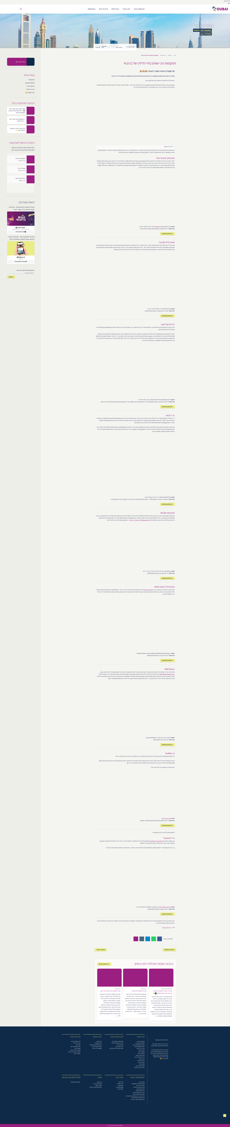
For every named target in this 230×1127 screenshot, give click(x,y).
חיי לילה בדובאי (166, 927)
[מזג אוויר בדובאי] (111, 47)
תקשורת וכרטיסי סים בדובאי (74, 1052)
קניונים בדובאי (141, 1050)
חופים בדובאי (142, 1064)
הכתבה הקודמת (169, 950)
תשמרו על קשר (98, 1085)
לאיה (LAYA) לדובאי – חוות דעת (138, 1099)
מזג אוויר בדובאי (76, 1043)
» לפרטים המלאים (167, 234)
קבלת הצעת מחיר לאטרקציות (138, 1083)
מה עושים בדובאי (139, 9)
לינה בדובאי (126, 9)
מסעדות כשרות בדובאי (97, 1046)
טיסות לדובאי (142, 1082)
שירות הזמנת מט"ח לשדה (139, 1087)
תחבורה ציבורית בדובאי (75, 1050)
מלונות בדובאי (120, 1045)
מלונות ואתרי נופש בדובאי (117, 1041)
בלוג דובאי (170, 55)
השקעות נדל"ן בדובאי (97, 1048)
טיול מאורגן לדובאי (140, 1089)
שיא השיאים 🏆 (29, 93)
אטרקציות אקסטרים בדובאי (139, 1045)
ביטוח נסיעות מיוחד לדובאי (139, 1094)
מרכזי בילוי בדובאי (140, 1048)
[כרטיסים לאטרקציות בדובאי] (6, 9)
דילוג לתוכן (227, 1)
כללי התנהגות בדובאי (75, 1041)
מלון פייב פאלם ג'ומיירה (164, 907)
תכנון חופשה (91, 9)
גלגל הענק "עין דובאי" (135, 520)
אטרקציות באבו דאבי (140, 1043)
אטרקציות (31, 80)
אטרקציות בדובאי (141, 1041)
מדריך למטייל (163, 55)
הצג (165, 146)
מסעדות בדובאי (141, 1053)
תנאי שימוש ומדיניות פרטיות (96, 1087)
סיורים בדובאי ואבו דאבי (139, 1067)
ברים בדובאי (142, 1059)
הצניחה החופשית (159, 227)
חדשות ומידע (30, 86)
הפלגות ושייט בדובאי (140, 1066)
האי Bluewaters (146, 520)
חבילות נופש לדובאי (140, 1090)
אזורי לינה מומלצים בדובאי (117, 1043)
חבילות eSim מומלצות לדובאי (138, 1097)
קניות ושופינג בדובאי (140, 1055)
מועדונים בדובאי (141, 1060)
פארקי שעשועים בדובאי (139, 1046)
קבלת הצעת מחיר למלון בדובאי (116, 1048)
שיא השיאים (120, 1085)
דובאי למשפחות (98, 1043)
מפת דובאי (78, 1045)
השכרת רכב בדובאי (140, 1085)
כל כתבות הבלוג (104, 964)
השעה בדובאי (77, 1048)
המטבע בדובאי (77, 1053)
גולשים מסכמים (29, 83)
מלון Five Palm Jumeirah (157, 841)
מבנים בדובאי (141, 1062)
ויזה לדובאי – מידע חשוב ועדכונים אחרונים (135, 1096)
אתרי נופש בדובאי (119, 1046)
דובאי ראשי (99, 1082)
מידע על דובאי (103, 9)
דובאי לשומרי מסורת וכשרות (96, 1045)
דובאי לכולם (115, 9)
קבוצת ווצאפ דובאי (98, 1083)
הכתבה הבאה (100, 950)
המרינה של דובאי (166, 818)
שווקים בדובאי (141, 1052)
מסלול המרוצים (148, 590)
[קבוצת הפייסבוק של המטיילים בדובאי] (14, 9)
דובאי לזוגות (99, 1041)
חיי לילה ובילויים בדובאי (139, 1057)
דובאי (174, 55)
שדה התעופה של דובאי (75, 1046)
